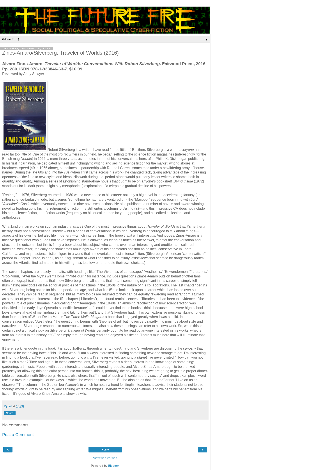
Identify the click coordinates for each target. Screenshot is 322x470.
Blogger (113, 465)
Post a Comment (18, 434)
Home (105, 449)
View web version (105, 458)
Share (9, 413)
